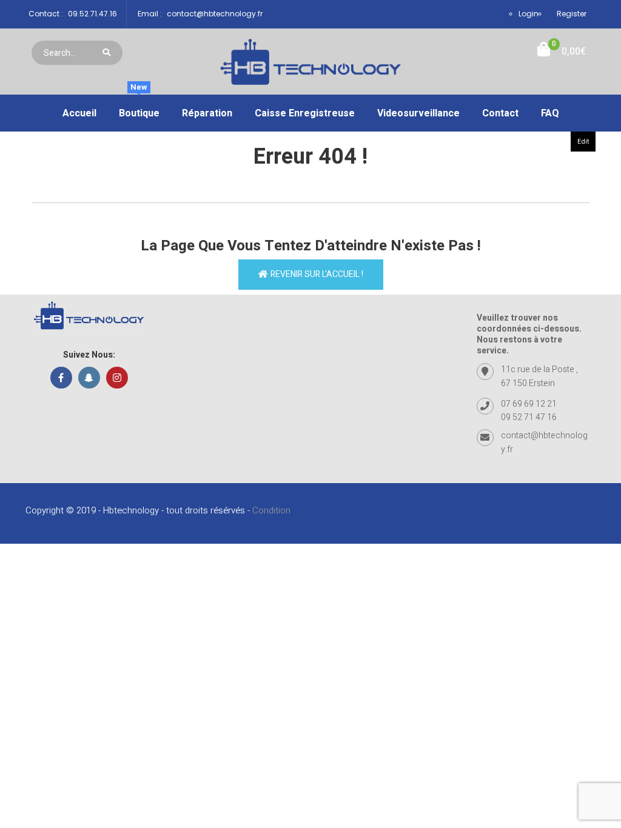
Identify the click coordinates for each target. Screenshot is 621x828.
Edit (583, 141)
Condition (271, 510)
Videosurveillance (418, 113)
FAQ (550, 113)
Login (529, 13)
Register (571, 13)
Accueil (79, 113)
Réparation (207, 113)
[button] (561, 52)
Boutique (139, 108)
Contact (500, 113)
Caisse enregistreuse (305, 113)
